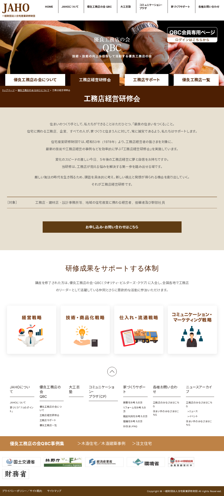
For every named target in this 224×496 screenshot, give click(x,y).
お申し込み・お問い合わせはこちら (112, 227)
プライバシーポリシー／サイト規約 (22, 491)
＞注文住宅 (142, 443)
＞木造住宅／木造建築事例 (101, 443)
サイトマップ (54, 491)
